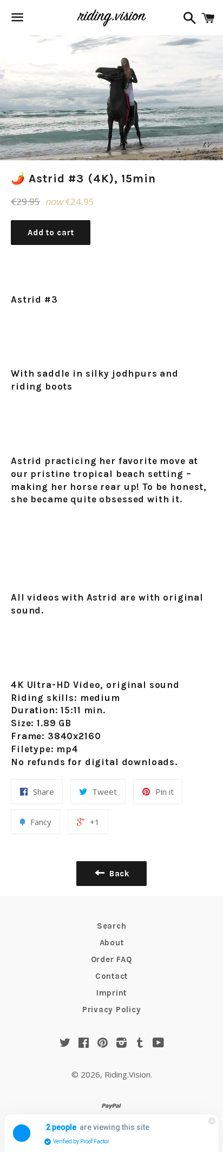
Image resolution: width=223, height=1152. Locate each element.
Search (112, 926)
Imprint (111, 993)
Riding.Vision (127, 1074)
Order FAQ (112, 959)
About (112, 942)
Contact (111, 976)
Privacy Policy (111, 1009)
